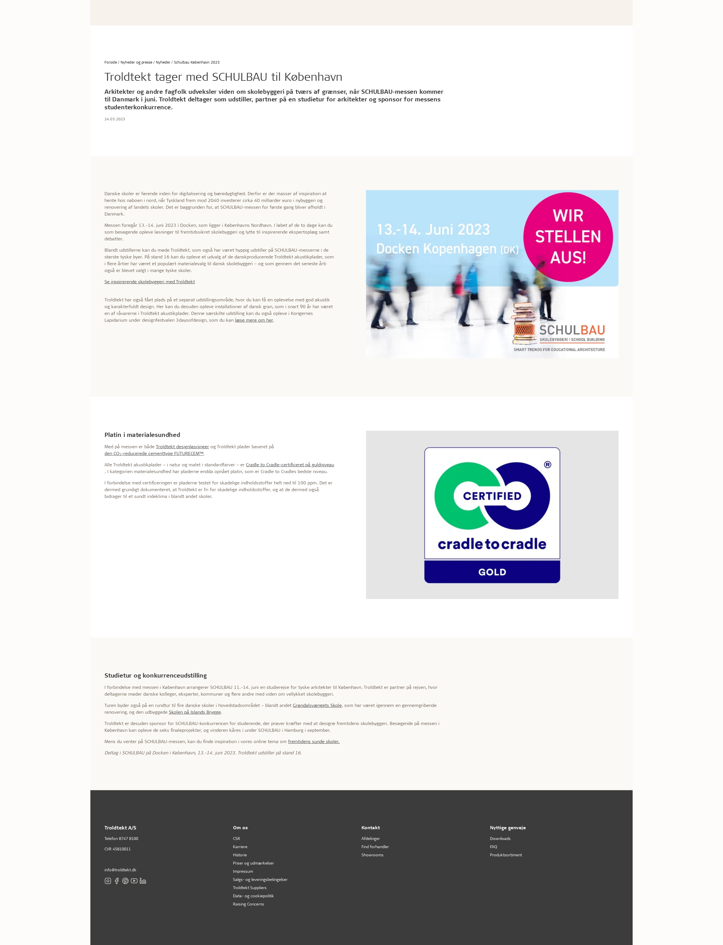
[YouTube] (134, 880)
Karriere (240, 846)
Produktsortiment (506, 854)
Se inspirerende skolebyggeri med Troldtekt (149, 281)
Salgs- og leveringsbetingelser (260, 879)
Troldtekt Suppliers (250, 887)
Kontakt (371, 827)
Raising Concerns (248, 904)
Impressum (243, 871)
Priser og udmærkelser (253, 863)
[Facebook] (116, 880)
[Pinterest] (125, 880)
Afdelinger (371, 838)
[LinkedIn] (143, 880)
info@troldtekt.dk (120, 869)
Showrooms (373, 854)
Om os (240, 827)
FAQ (493, 846)
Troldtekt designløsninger (182, 446)
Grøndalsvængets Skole (317, 705)
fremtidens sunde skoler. (314, 741)
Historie (240, 854)
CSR (236, 838)
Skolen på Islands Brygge (195, 712)
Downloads (500, 838)
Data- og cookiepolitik (253, 895)
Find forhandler (375, 846)
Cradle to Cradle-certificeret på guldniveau (290, 464)
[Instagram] (107, 880)
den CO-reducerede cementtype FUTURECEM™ (154, 453)
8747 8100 (128, 838)
